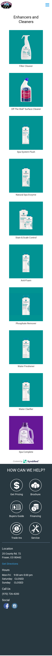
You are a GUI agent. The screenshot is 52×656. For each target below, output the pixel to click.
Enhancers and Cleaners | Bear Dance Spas (6, 5)
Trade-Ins (16, 537)
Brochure (35, 494)
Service (35, 537)
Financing (35, 516)
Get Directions (10, 563)
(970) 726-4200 (10, 593)
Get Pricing (16, 494)
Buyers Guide (16, 516)
